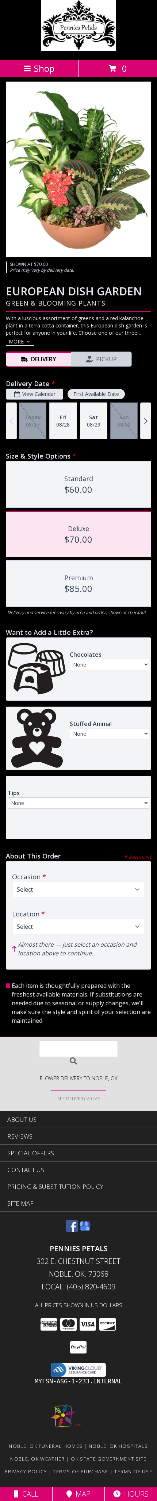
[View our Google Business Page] (85, 1229)
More (16, 341)
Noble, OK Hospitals (118, 1446)
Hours (134, 1494)
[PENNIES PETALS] (78, 49)
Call (28, 1494)
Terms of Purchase (80, 1471)
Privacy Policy (26, 1471)
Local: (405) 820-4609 (78, 1287)
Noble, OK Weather (37, 1458)
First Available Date (96, 393)
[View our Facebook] (72, 1229)
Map (81, 1494)
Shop (44, 68)
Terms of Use (133, 1471)
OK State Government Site (108, 1458)
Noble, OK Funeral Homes (46, 1446)
